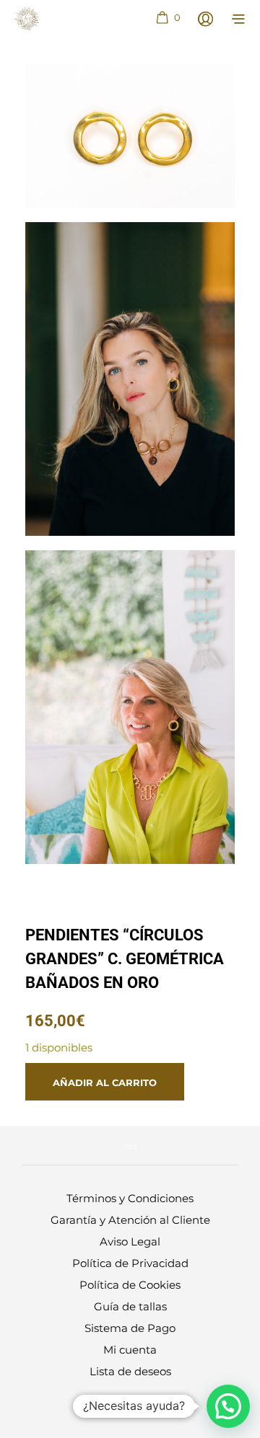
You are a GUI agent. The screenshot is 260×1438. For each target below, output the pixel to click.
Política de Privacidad (130, 1263)
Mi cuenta (130, 1350)
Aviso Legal (130, 1241)
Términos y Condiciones (130, 1198)
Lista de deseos (130, 1371)
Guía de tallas (130, 1306)
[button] (168, 18)
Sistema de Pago (130, 1328)
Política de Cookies (130, 1285)
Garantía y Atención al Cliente (130, 1220)
